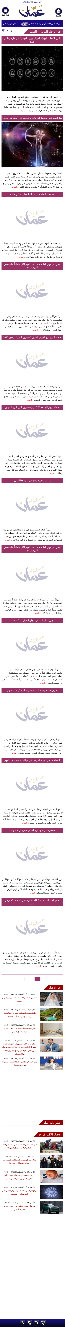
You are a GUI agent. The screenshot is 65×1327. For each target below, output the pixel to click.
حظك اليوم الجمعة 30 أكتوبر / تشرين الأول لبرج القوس (32, 407)
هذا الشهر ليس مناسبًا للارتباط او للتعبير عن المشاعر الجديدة (32, 118)
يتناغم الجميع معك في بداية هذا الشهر (32, 480)
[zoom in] (3, 30)
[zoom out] (11, 30)
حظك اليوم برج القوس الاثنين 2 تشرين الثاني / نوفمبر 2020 (32, 337)
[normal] (6, 30)
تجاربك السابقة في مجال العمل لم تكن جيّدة (32, 194)
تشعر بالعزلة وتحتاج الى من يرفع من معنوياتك (32, 830)
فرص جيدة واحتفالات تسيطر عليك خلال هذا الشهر (32, 690)
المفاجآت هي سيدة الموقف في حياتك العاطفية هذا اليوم (32, 760)
